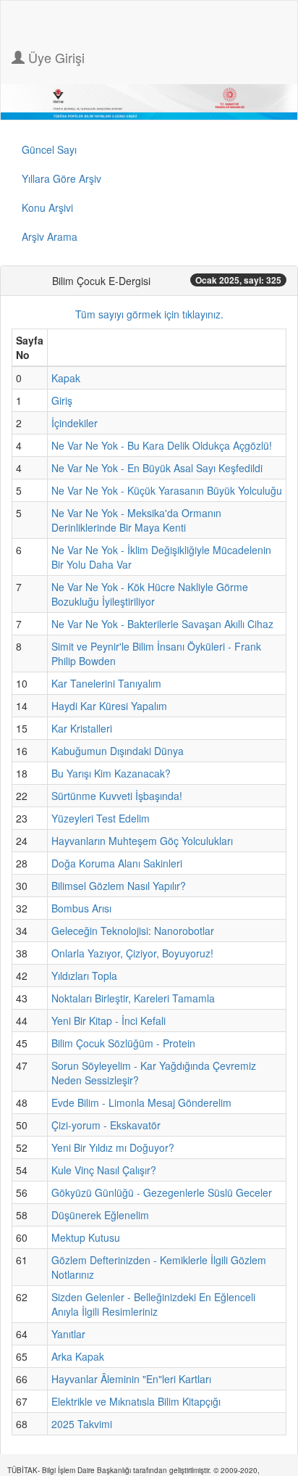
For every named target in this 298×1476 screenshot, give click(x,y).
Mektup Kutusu (85, 1237)
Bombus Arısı (81, 908)
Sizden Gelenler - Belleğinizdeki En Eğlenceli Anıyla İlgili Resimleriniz (153, 1304)
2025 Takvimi (81, 1424)
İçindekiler (74, 423)
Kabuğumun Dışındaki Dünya (117, 750)
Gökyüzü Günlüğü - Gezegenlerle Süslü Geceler (161, 1192)
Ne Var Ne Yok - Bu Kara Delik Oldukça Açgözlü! (161, 445)
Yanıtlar (68, 1334)
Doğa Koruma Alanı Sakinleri (116, 863)
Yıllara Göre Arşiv (61, 178)
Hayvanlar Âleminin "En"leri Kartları (131, 1379)
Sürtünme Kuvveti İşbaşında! (116, 795)
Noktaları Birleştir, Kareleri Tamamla (133, 998)
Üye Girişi (55, 57)
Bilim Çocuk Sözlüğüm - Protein (123, 1043)
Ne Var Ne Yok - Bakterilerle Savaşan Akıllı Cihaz (162, 624)
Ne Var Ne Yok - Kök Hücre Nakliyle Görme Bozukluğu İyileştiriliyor (149, 594)
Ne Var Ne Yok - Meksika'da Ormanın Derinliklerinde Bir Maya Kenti (136, 520)
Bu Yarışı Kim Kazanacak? (111, 773)
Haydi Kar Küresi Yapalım (109, 705)
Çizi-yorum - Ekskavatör (106, 1125)
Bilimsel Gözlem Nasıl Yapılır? (118, 885)
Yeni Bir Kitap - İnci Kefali (108, 1020)
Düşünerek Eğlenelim (100, 1215)
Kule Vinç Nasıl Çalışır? (103, 1170)
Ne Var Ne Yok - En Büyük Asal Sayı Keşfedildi (157, 468)
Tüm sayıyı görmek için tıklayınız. (149, 314)
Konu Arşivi (47, 207)
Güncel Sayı (49, 149)
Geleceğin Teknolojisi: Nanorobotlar (132, 930)
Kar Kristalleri (81, 728)
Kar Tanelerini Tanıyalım (106, 683)
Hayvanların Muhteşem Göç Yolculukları (142, 840)
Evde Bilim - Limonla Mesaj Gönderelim (141, 1102)
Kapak (65, 378)
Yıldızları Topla (84, 975)
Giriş (61, 400)
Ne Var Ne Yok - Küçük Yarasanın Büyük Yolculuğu (166, 490)
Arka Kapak (77, 1356)
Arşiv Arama (49, 236)
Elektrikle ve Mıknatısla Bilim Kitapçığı (136, 1401)
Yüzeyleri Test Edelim (100, 818)
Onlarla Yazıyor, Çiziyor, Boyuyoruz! (132, 953)
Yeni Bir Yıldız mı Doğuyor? (112, 1147)
